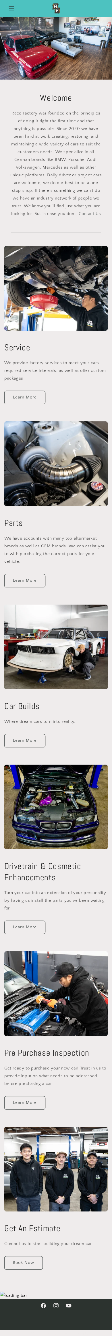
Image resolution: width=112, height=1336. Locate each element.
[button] (11, 8)
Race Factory (47, 1333)
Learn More (25, 397)
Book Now (23, 1262)
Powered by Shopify (73, 1333)
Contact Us (90, 213)
